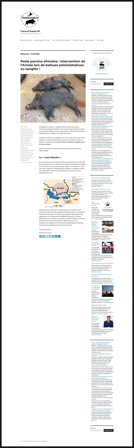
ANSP (21, 147)
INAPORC (22, 153)
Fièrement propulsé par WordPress (39, 441)
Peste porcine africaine (26, 155)
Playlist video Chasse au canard (99, 305)
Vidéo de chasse (78, 40)
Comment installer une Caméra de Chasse (102, 137)
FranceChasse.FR (30, 31)
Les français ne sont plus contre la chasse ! (96, 244)
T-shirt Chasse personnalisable (61, 40)
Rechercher (93, 81)
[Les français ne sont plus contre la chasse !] (108, 247)
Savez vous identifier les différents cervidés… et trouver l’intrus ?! (96, 225)
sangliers (27, 145)
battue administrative (25, 129)
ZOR (27, 160)
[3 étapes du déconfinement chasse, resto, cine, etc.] (108, 321)
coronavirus (31, 132)
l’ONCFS (28, 153)
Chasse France (24, 132)
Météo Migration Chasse (42, 40)
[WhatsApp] (56, 236)
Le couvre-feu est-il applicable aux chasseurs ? (95, 287)
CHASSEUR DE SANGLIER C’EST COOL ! (102, 53)
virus (31, 145)
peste (31, 153)
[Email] (49, 236)
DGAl (21, 152)
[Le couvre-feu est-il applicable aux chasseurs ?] (108, 291)
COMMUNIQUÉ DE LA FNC (27, 150)
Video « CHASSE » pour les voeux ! (96, 203)
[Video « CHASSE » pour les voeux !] (108, 207)
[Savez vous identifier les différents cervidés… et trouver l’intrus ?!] (108, 226)
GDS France (29, 152)
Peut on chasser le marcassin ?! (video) (101, 178)
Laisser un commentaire (26, 162)
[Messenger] (53, 236)
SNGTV (24, 157)
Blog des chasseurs (26, 40)
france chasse (26, 137)
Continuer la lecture (45, 229)
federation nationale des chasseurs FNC (27, 135)
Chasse (22, 130)
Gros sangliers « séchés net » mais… (100, 189)
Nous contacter (90, 40)
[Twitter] (43, 236)
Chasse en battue (29, 130)
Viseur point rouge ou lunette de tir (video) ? (102, 263)
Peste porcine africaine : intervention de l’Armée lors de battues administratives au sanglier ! (52, 65)
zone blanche (30, 157)
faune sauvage (24, 133)
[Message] (46, 236)
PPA (21, 157)
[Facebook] (40, 236)
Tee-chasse (100, 40)
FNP (25, 152)
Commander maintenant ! (102, 73)
